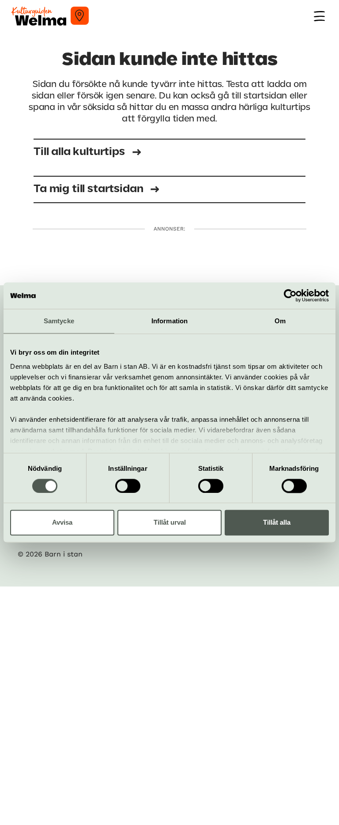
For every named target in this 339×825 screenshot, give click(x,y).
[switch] (127, 486)
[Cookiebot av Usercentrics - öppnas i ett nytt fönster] (290, 295)
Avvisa (62, 522)
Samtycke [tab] (59, 321)
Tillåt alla (276, 522)
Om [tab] (280, 321)
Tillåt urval (170, 522)
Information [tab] (169, 321)
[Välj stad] (80, 16)
